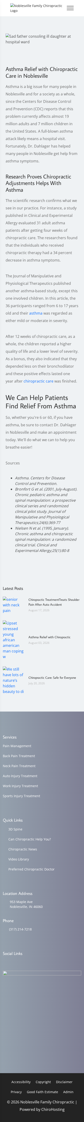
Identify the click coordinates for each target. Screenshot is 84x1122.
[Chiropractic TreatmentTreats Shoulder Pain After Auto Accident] (13, 604)
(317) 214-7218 (20, 929)
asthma (35, 313)
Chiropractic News (22, 849)
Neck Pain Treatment (19, 766)
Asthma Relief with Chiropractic (49, 637)
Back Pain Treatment (19, 756)
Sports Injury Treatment (21, 796)
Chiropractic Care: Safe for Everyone (52, 677)
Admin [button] (68, 1092)
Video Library (18, 859)
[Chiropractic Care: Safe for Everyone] (13, 679)
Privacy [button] (16, 1092)
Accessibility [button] (21, 1082)
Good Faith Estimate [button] (42, 1092)
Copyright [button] (43, 1082)
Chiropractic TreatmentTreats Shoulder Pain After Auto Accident (53, 602)
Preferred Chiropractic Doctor (31, 869)
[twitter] (41, 962)
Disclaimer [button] (64, 1082)
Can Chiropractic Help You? (29, 839)
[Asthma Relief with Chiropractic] (13, 639)
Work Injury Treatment (20, 786)
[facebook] (17, 962)
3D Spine (15, 829)
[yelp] (29, 962)
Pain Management (17, 746)
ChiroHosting (53, 1109)
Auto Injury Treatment (20, 776)
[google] (5, 962)
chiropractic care (38, 381)
